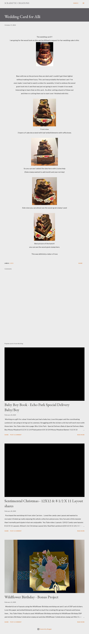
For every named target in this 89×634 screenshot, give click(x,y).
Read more (80, 434)
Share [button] (80, 263)
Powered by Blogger (45, 629)
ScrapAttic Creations (17, 3)
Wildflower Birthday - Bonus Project (31, 596)
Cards (11, 263)
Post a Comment (16, 434)
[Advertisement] (44, 328)
